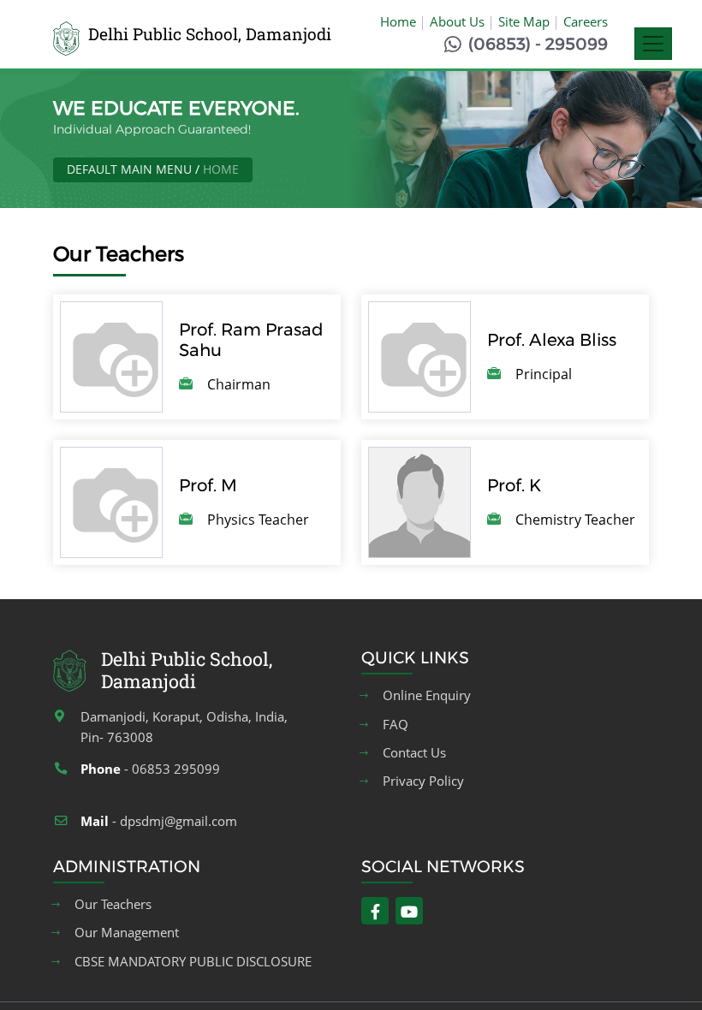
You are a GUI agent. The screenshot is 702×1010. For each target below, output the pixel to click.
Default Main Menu (129, 169)
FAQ (395, 724)
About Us (457, 21)
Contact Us (414, 752)
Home (398, 21)
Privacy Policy (423, 781)
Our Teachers (113, 904)
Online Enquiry (427, 695)
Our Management (126, 932)
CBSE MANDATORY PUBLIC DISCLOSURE (193, 961)
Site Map (524, 21)
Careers (585, 21)
